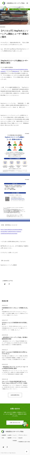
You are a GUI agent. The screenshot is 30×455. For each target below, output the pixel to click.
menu (27, 3)
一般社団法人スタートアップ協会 (15, 3)
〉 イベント (14, 437)
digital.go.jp (15, 71)
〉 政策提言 (14, 440)
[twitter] (3, 447)
